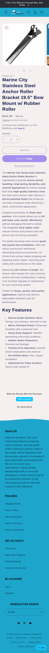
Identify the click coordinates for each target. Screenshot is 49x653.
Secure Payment (13, 517)
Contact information (26, 646)
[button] (6, 12)
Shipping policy (34, 642)
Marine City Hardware (23, 634)
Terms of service (18, 642)
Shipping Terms (13, 504)
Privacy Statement (14, 530)
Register (9, 593)
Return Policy (12, 510)
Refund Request (13, 561)
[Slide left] (18, 71)
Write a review (24, 399)
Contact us (10, 548)
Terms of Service (13, 523)
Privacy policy (36, 638)
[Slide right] (30, 71)
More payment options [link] (24, 166)
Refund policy (21, 638)
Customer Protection (15, 568)
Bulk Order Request (15, 555)
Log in (8, 587)
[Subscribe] (40, 612)
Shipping (5, 120)
